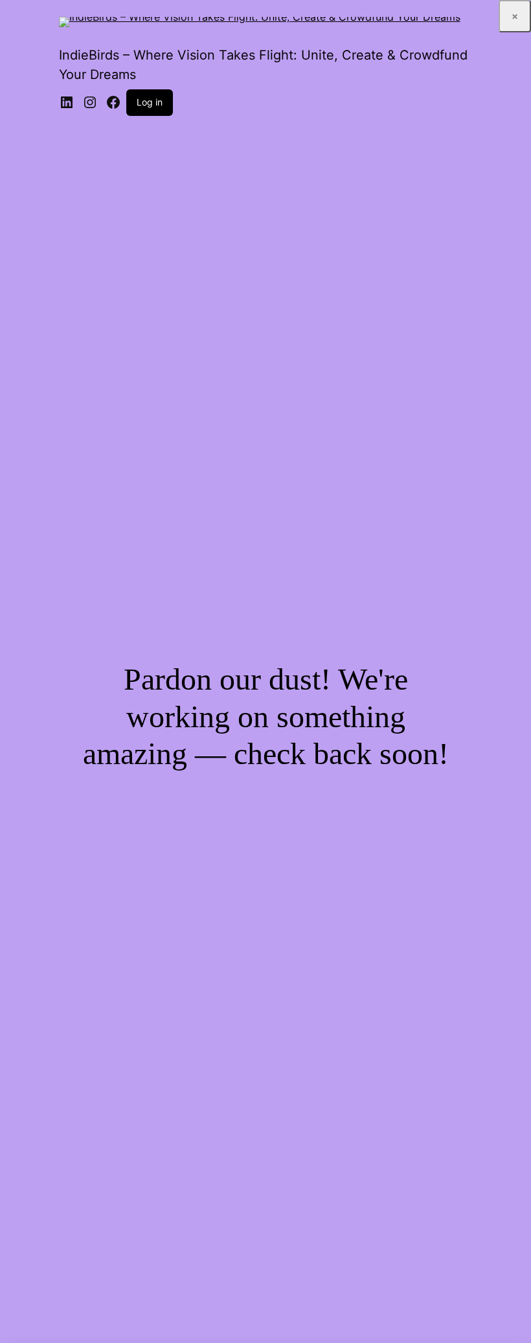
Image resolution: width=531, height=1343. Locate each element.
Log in (150, 101)
